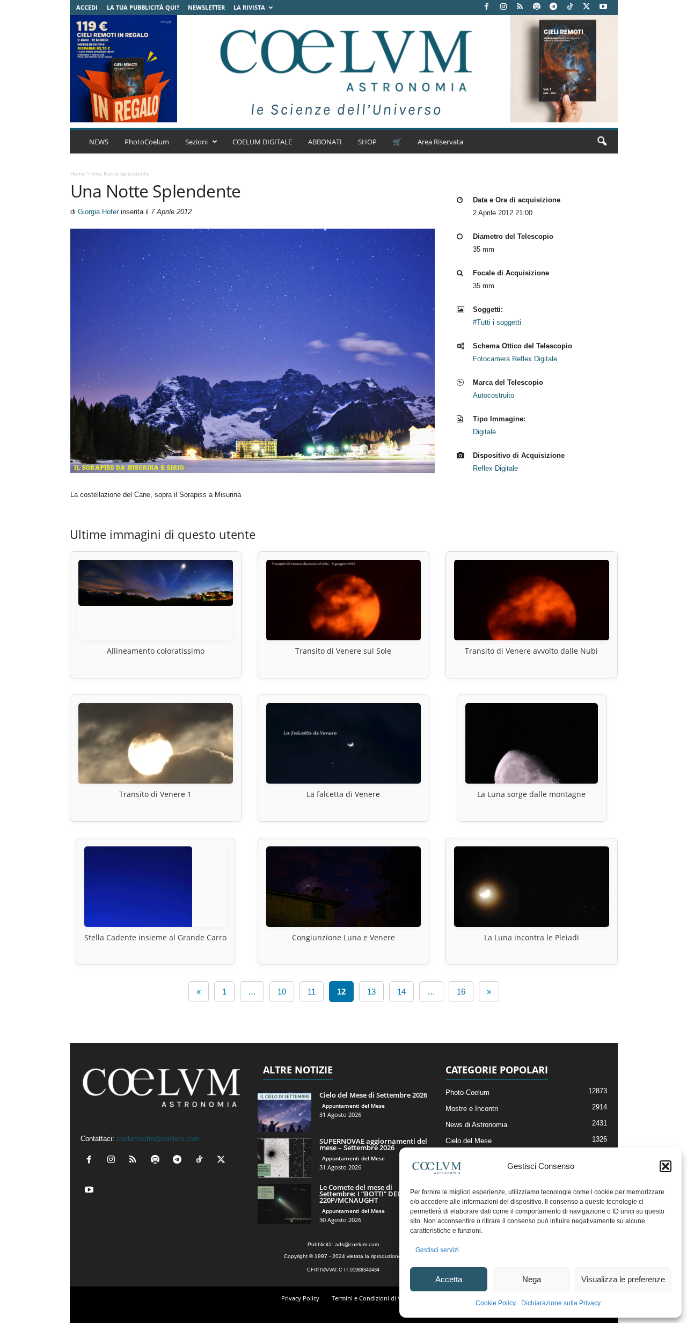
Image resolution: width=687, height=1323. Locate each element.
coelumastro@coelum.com (158, 1139)
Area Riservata (440, 142)
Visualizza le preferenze (623, 1279)
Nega (531, 1279)
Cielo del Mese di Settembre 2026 (373, 1095)
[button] (665, 1166)
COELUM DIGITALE (262, 142)
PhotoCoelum (147, 142)
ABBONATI (325, 142)
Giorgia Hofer (98, 212)
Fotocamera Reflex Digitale (515, 359)
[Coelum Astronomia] (343, 68)
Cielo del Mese (468, 1141)
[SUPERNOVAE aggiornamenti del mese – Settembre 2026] (284, 1158)
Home (77, 173)
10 (281, 991)
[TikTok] (570, 7)
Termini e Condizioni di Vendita (375, 1298)
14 (401, 991)
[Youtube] (603, 7)
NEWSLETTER (206, 7)
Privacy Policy (300, 1298)
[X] (586, 7)
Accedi (87, 7)
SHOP (367, 142)
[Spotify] (536, 7)
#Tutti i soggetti (497, 322)
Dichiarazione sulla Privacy (561, 1303)
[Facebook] (486, 7)
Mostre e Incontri (471, 1109)
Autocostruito (493, 395)
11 (312, 991)
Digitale (484, 432)
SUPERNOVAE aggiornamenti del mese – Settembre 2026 (373, 1144)
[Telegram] (553, 7)
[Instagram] (503, 7)
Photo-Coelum (467, 1092)
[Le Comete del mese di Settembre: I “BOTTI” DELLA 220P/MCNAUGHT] (284, 1204)
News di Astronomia (476, 1125)
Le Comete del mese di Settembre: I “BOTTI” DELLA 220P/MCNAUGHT (364, 1193)
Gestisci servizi (437, 1250)
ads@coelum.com (357, 1244)
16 (461, 991)
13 (371, 991)
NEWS (98, 142)
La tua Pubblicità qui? (143, 7)
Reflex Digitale (495, 468)
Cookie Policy (496, 1303)
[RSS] (520, 7)
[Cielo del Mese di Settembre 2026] (284, 1112)
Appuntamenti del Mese (353, 1105)
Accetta (448, 1279)
